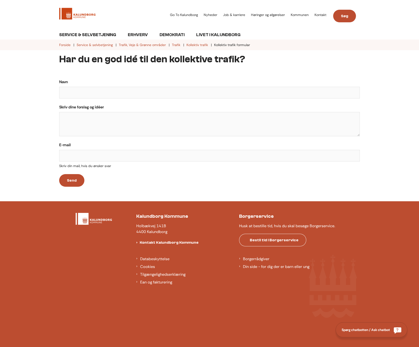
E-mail (65, 144)
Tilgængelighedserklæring (162, 274)
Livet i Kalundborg (218, 34)
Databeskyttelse (154, 258)
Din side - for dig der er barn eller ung (276, 266)
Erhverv (138, 34)
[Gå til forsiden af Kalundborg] (113, 14)
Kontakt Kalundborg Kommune (169, 242)
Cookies (147, 266)
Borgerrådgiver (256, 258)
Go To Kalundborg (184, 15)
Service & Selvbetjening (87, 34)
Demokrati (172, 34)
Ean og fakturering (156, 282)
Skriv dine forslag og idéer (81, 107)
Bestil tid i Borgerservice (274, 240)
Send (72, 180)
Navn (63, 81)
